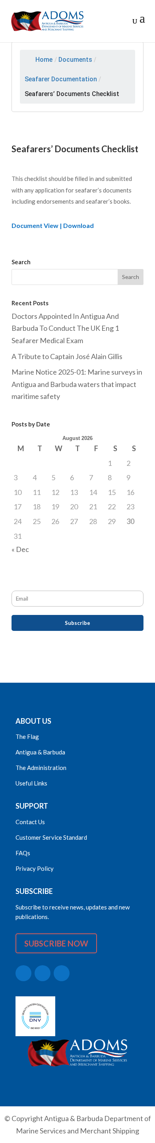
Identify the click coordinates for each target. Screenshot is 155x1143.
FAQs (22, 852)
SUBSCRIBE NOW (56, 943)
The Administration (40, 767)
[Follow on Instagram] (62, 973)
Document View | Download (53, 225)
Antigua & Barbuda (40, 752)
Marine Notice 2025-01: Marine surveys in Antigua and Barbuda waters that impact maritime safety (77, 384)
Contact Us (30, 821)
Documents (75, 59)
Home (43, 59)
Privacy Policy (34, 868)
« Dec (20, 549)
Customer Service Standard (51, 837)
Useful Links (31, 783)
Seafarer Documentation (61, 79)
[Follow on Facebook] (42, 973)
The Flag (27, 736)
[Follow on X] (23, 973)
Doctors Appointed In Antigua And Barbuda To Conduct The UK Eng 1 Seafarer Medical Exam (65, 328)
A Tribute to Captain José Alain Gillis (67, 356)
